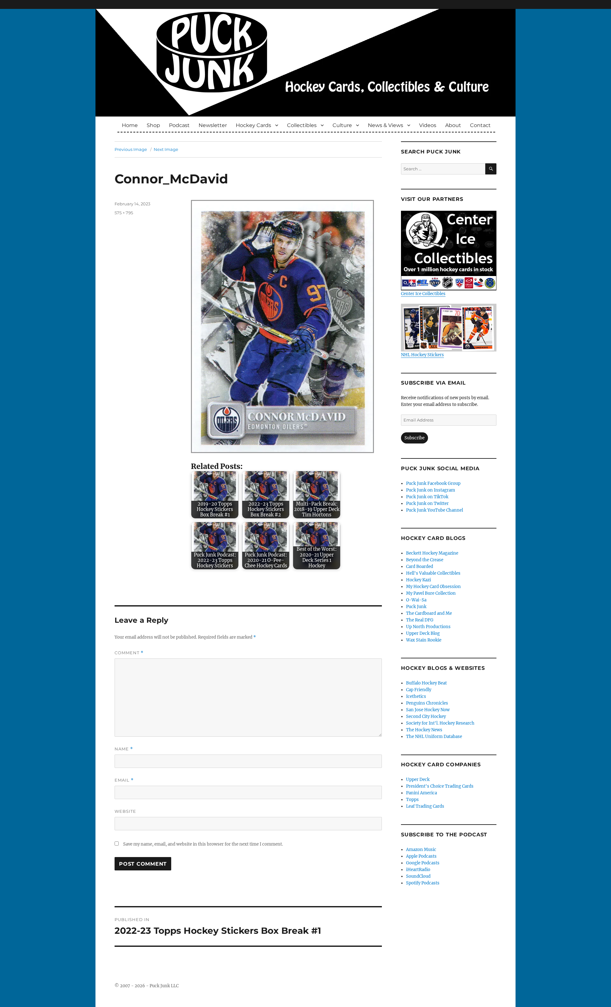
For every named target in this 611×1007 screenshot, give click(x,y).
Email (124, 780)
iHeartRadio (418, 869)
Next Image (166, 149)
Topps (412, 799)
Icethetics (416, 696)
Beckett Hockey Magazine (432, 553)
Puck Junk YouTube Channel (434, 510)
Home (130, 125)
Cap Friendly (418, 689)
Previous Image (131, 149)
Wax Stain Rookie (423, 640)
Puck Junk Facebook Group (433, 483)
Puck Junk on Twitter (427, 503)
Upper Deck (418, 779)
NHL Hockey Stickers (422, 355)
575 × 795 (124, 212)
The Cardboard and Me (429, 613)
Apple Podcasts (421, 856)
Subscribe (414, 438)
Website (125, 811)
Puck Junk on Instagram (430, 490)
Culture (342, 125)
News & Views (385, 125)
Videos (427, 125)
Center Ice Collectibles (423, 293)
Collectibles (302, 125)
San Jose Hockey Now (428, 710)
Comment (129, 653)
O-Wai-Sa (416, 600)
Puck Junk (416, 606)
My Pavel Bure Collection (431, 593)
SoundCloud (418, 876)
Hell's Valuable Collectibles (433, 573)
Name (124, 749)
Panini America (421, 793)
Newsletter (213, 125)
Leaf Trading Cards (425, 806)
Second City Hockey (426, 716)
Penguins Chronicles (427, 703)
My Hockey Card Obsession (433, 586)
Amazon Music (421, 849)
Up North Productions (428, 626)
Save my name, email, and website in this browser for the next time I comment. (203, 844)
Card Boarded (419, 566)
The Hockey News (424, 730)
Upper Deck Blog (423, 633)
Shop (153, 125)
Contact (480, 125)
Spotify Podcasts (422, 883)
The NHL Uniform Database (434, 736)
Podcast (179, 125)
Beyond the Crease (424, 560)
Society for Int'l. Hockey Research (440, 723)
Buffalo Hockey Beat (426, 683)
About (453, 125)
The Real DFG (419, 620)
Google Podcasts (422, 863)
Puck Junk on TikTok (427, 497)
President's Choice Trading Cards (440, 786)
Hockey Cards (253, 125)
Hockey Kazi (418, 580)
